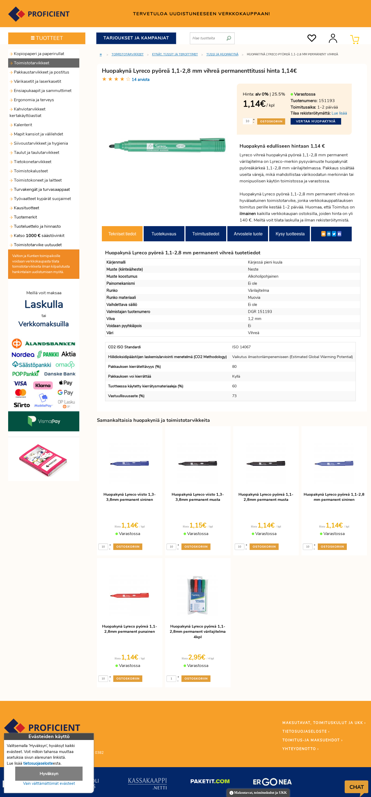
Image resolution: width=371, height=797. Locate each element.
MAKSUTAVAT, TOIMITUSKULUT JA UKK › (324, 722)
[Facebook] (339, 233)
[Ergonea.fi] (272, 782)
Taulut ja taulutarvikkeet (36, 153)
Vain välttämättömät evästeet (49, 783)
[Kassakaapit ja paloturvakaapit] (147, 785)
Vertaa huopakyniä (316, 121)
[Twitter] (334, 233)
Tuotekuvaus (164, 233)
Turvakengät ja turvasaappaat (41, 189)
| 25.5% (270, 94)
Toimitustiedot (205, 233)
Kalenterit (22, 125)
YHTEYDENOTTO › (300, 749)
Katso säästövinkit (39, 236)
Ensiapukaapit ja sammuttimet (42, 91)
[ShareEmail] (323, 233)
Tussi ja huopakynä (222, 54)
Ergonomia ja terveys (33, 100)
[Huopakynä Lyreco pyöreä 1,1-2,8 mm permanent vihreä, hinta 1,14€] (167, 145)
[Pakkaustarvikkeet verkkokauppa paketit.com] (210, 782)
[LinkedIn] (329, 233)
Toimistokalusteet (30, 171)
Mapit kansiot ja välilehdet (38, 134)
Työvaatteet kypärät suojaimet (42, 199)
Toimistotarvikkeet (31, 63)
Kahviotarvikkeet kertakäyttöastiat (27, 112)
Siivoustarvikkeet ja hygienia (40, 143)
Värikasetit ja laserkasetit (37, 81)
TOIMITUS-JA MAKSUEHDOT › (312, 740)
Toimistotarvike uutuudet (37, 245)
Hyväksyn (49, 774)
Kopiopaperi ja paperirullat (38, 54)
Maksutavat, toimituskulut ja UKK (260, 793)
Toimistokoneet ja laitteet (37, 180)
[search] (228, 36)
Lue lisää (339, 113)
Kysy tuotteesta (290, 233)
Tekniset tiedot (122, 233)
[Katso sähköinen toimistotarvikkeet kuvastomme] (44, 460)
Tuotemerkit (25, 217)
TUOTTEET (48, 38)
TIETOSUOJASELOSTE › (306, 731)
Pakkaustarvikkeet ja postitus (41, 72)
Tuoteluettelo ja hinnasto (37, 226)
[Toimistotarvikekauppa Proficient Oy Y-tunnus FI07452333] (42, 730)
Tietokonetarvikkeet (32, 162)
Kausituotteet (26, 208)
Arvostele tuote (248, 233)
